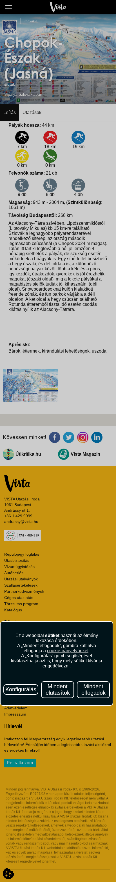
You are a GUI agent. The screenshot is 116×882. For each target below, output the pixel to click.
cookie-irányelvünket (67, 650)
